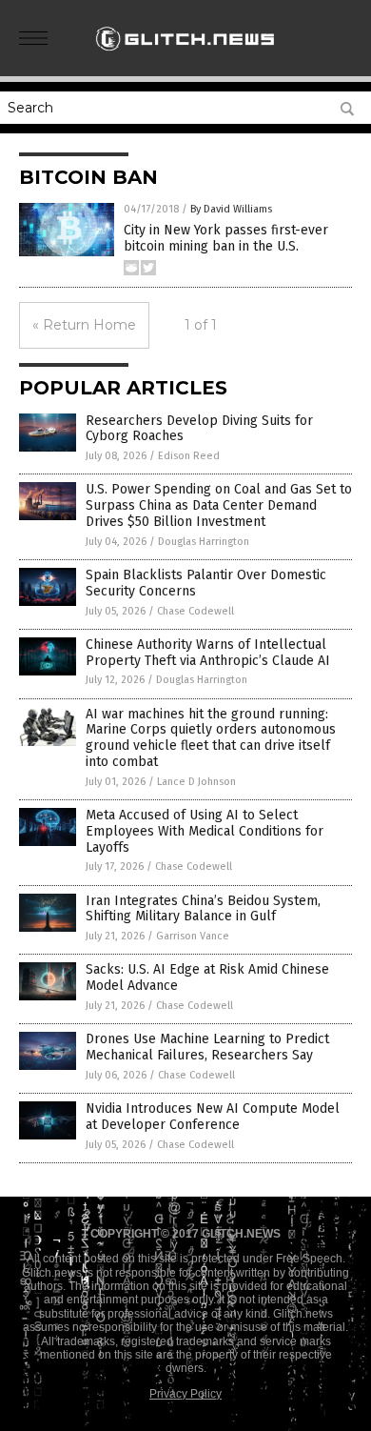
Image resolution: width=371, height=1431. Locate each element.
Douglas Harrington (203, 541)
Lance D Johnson (196, 782)
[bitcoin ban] (185, 56)
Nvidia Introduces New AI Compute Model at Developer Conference (213, 1116)
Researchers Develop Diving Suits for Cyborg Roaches (199, 429)
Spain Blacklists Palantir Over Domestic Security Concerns (206, 583)
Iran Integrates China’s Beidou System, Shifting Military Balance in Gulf (203, 909)
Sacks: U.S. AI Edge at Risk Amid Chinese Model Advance (207, 977)
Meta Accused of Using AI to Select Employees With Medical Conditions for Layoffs (204, 831)
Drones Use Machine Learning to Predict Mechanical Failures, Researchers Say (207, 1047)
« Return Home (84, 324)
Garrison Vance (192, 936)
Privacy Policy (185, 1394)
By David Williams (231, 209)
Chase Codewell (195, 611)
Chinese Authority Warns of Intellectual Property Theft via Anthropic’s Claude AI (208, 652)
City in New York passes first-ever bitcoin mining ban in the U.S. (226, 238)
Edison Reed (189, 456)
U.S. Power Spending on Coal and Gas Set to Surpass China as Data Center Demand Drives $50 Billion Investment (219, 505)
